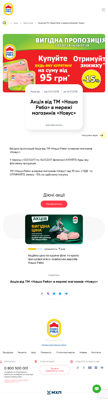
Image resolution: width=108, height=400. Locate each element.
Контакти (96, 352)
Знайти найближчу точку (55, 369)
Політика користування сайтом (54, 345)
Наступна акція (89, 135)
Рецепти (22, 352)
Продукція (8, 352)
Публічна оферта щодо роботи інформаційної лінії (16, 381)
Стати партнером (65, 352)
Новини (83, 352)
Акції (33, 352)
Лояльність (46, 352)
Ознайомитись (54, 204)
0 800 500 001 (16, 368)
